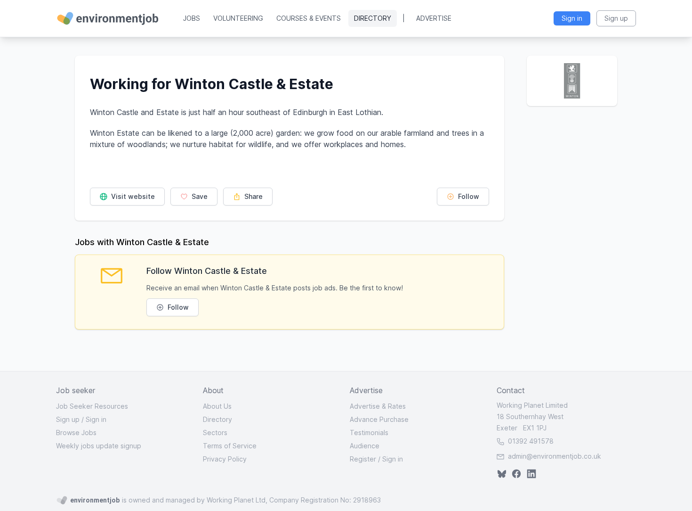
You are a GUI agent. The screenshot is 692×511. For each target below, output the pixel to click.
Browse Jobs (76, 433)
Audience (364, 446)
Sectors (215, 433)
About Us (217, 406)
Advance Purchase (379, 419)
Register (363, 459)
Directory (372, 18)
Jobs (191, 18)
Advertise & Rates (378, 406)
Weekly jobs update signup (98, 446)
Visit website (132, 196)
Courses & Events (308, 18)
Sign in (96, 419)
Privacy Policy (225, 459)
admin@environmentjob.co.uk (554, 456)
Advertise (433, 18)
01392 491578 (530, 441)
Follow (467, 196)
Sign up (68, 419)
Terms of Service (230, 446)
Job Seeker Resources (92, 406)
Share (252, 196)
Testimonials (369, 433)
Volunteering (238, 18)
